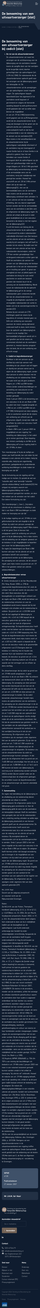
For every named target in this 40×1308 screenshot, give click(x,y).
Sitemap (22, 1299)
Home (4, 27)
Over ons (25, 1270)
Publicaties (12, 27)
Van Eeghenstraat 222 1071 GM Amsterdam (13, 1255)
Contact (24, 1276)
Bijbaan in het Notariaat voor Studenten (7, 1273)
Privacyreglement (8, 1282)
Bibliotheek (26, 1273)
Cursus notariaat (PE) (10, 1279)
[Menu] (36, 3)
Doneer (4, 1267)
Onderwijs (25, 1267)
